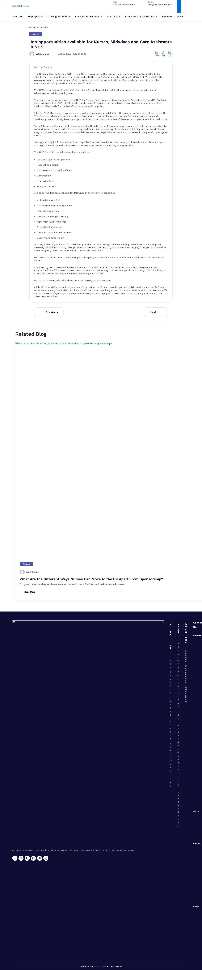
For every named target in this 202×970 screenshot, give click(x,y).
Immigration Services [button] (87, 16)
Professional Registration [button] (139, 16)
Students (167, 16)
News (180, 16)
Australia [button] (112, 16)
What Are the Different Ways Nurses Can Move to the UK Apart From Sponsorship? (91, 579)
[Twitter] (21, 858)
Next (153, 312)
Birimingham (186, 694)
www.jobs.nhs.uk (59, 280)
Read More (29, 592)
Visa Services (171, 757)
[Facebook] (14, 858)
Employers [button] (34, 16)
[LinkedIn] (27, 858)
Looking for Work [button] (57, 16)
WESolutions (100, 966)
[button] (41, 16)
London (186, 656)
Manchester (186, 674)
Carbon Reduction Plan (178, 742)
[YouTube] (39, 858)
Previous (52, 312)
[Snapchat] (45, 858)
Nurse (35, 34)
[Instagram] (33, 858)
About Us (17, 16)
